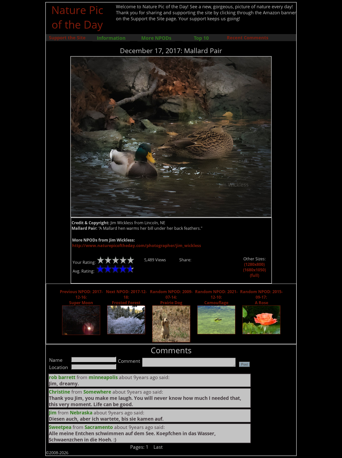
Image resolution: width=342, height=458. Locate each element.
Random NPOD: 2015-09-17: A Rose (261, 297)
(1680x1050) (254, 270)
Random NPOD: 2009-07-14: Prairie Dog (171, 297)
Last (158, 447)
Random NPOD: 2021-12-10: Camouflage (216, 297)
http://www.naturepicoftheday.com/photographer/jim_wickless (136, 245)
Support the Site (67, 38)
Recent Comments (247, 38)
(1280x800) (254, 264)
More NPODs (156, 38)
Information (111, 38)
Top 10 (201, 38)
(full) (254, 275)
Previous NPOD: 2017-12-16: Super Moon (81, 297)
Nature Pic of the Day (77, 17)
